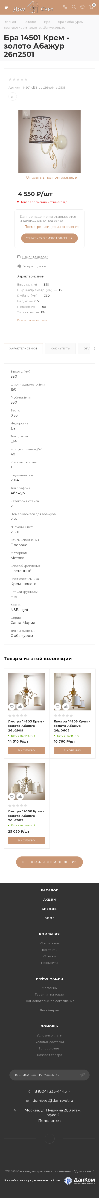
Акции (49, 899)
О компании (49, 943)
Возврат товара (49, 1055)
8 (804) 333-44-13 (51, 1091)
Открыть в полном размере (51, 177)
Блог (49, 918)
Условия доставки (49, 1042)
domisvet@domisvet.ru (53, 1100)
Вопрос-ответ (49, 1048)
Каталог (49, 890)
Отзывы (49, 956)
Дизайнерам (49, 1010)
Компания (49, 934)
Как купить (60, 348)
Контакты (49, 950)
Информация (49, 978)
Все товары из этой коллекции (49, 862)
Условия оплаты (49, 1035)
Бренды (50, 909)
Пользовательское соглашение (49, 1001)
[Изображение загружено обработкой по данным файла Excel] (49, 141)
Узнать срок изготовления (49, 238)
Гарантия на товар (49, 994)
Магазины (49, 988)
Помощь (49, 1026)
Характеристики (23, 348)
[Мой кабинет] (82, 7)
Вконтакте (50, 1139)
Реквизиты (49, 963)
